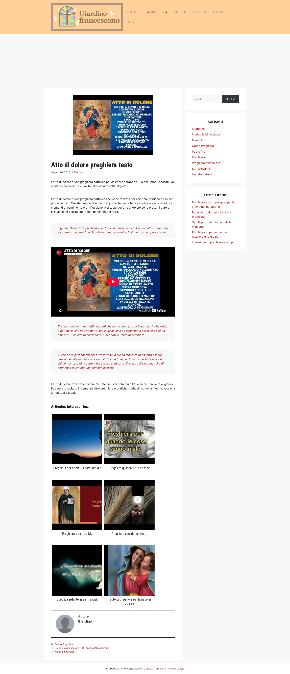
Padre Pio (180, 12)
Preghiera (200, 12)
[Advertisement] (145, 59)
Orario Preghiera (156, 12)
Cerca (230, 99)
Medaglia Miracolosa (206, 134)
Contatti (132, 22)
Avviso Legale (176, 668)
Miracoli (132, 12)
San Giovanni (201, 168)
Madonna (198, 128)
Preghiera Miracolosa (206, 163)
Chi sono (219, 12)
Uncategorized (202, 174)
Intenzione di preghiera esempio (213, 242)
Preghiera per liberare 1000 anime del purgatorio (82, 648)
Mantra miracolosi (65, 651)
